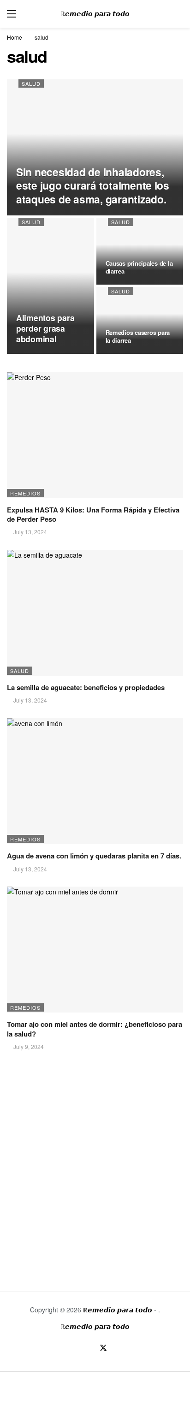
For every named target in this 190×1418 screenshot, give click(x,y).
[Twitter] (87, 1348)
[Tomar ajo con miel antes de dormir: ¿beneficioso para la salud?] (95, 950)
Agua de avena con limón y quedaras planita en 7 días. (94, 856)
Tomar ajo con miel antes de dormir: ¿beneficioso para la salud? (94, 1028)
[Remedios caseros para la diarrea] (140, 320)
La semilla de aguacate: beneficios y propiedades (86, 687)
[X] (103, 1348)
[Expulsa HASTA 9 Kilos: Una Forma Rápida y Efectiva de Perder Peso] (95, 435)
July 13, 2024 (30, 532)
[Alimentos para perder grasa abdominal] (50, 286)
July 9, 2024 (28, 1046)
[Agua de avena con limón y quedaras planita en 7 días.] (95, 781)
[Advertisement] (95, 1164)
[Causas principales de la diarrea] (140, 251)
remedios (25, 493)
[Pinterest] (119, 1348)
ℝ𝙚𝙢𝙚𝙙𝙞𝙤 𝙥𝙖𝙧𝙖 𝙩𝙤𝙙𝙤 (95, 13)
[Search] (176, 14)
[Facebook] (71, 1348)
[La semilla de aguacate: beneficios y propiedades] (95, 613)
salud (31, 83)
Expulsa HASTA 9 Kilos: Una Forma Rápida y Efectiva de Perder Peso (93, 514)
